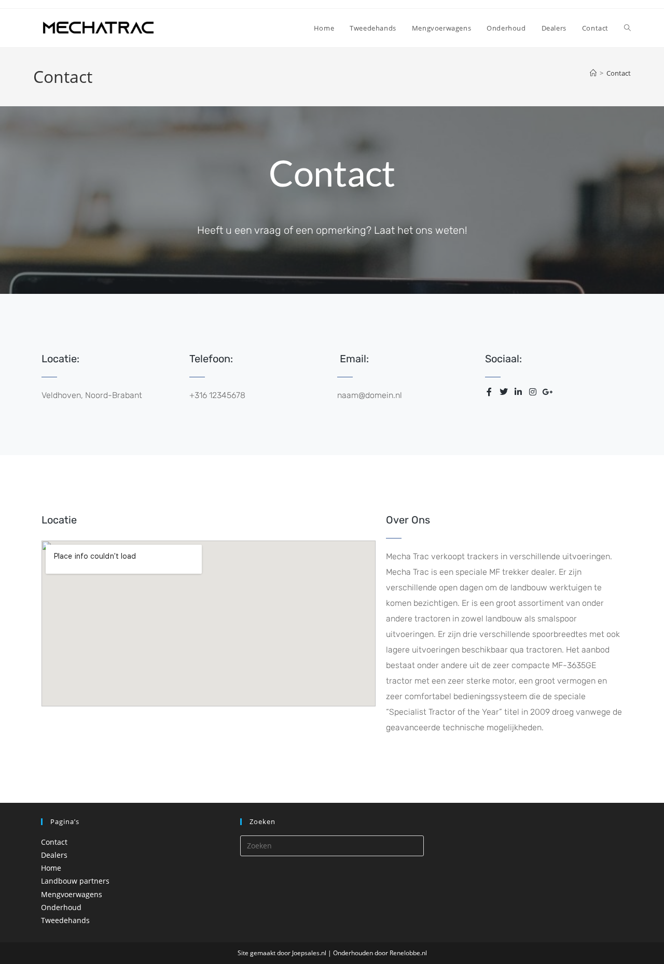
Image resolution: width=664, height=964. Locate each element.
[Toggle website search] (627, 28)
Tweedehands (65, 920)
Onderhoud (61, 907)
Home (51, 868)
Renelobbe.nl (408, 952)
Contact (618, 73)
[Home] (593, 73)
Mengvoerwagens (71, 894)
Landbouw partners (75, 881)
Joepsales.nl (309, 952)
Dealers (54, 855)
